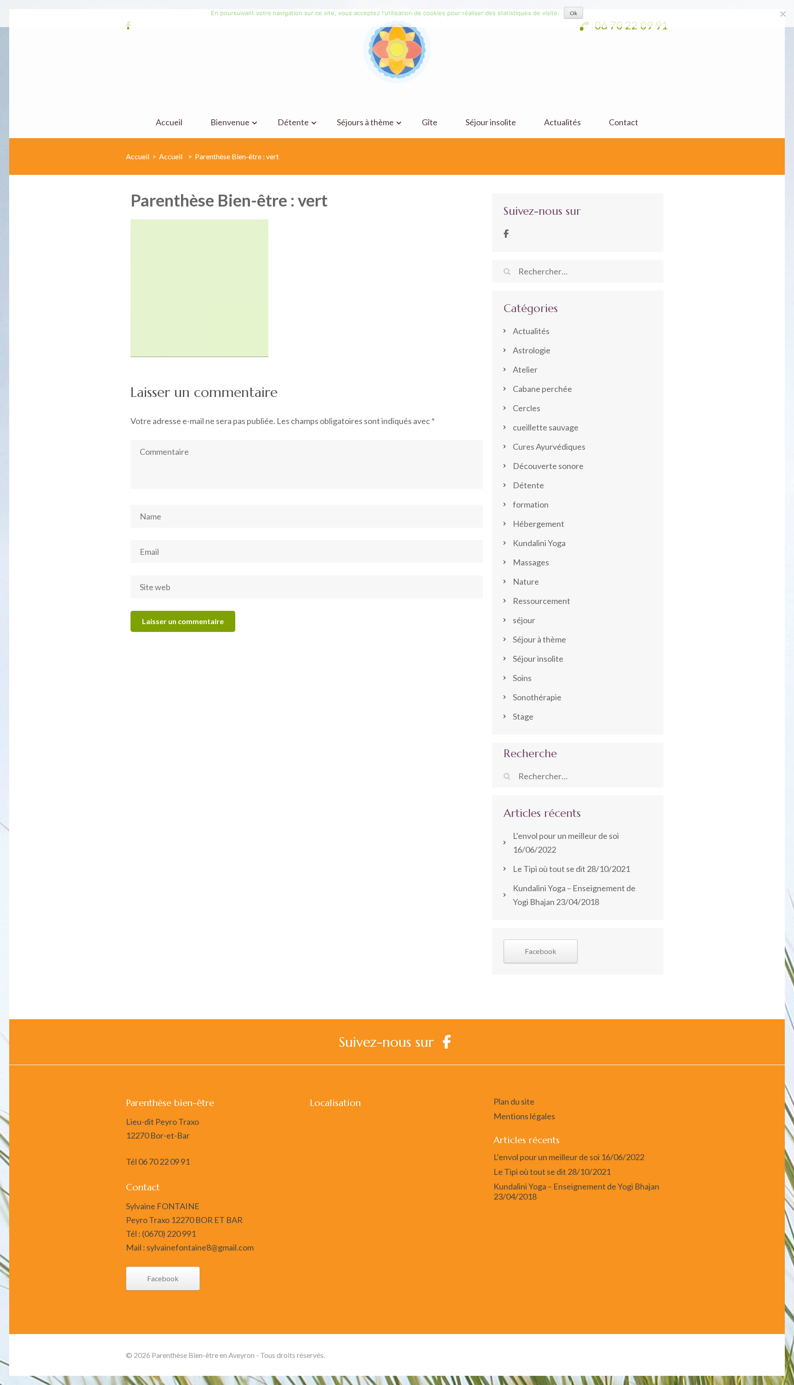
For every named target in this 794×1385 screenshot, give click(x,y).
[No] (782, 13)
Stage (523, 716)
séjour (524, 620)
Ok (573, 13)
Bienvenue (230, 122)
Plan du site (513, 1101)
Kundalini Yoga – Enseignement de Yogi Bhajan (576, 1186)
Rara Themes (563, 1355)
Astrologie (531, 350)
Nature (526, 581)
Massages (531, 562)
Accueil (169, 122)
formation (531, 504)
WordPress (649, 1355)
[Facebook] (506, 234)
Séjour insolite (490, 122)
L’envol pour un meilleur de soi (566, 836)
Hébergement (538, 524)
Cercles (526, 408)
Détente (293, 122)
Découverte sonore (548, 466)
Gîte (429, 122)
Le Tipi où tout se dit (549, 869)
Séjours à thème (365, 122)
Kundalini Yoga (539, 543)
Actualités (562, 122)
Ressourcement (541, 601)
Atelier (525, 369)
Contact (623, 122)
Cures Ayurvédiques (549, 446)
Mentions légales (524, 1116)
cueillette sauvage (545, 427)
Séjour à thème (539, 639)
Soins (522, 678)
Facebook (540, 951)
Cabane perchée (542, 389)
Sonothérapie (537, 697)
